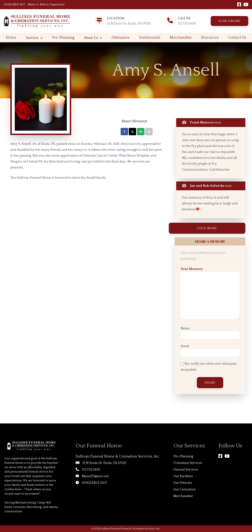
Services (32, 38)
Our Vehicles (182, 483)
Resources (210, 38)
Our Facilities (183, 476)
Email (185, 346)
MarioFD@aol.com (95, 476)
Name (185, 328)
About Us (91, 38)
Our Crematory (184, 489)
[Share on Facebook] (124, 131)
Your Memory (192, 269)
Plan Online (229, 21)
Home (11, 38)
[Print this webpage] (149, 131)
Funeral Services (185, 469)
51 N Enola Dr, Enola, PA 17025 (104, 463)
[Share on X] (132, 131)
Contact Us (237, 38)
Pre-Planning (63, 38)
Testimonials (149, 38)
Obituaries (120, 38)
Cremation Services (187, 463)
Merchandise (181, 38)
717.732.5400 (187, 23)
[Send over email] (140, 131)
